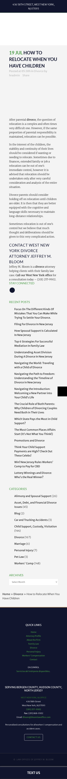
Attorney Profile (33, 636)
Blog (17, 513)
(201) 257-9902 (33, 709)
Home (6, 594)
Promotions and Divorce (29, 440)
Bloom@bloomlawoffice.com (37, 717)
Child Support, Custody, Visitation (35, 526)
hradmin (14, 75)
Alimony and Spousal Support (32, 496)
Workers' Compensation (33, 655)
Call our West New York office (34, 275)
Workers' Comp (24, 563)
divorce (31, 119)
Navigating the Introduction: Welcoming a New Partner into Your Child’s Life (33, 393)
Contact (33, 659)
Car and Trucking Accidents (31, 520)
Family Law (33, 644)
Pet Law (19, 556)
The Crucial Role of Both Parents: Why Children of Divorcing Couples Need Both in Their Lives (35, 408)
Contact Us (33, 737)
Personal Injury (23, 550)
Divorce (39, 71)
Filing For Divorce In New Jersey (33, 324)
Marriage (20, 543)
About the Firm (33, 640)
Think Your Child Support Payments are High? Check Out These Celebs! (33, 451)
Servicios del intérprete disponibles (33, 671)
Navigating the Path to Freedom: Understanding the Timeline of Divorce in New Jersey (34, 378)
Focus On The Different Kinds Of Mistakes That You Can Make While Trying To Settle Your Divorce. (35, 313)
